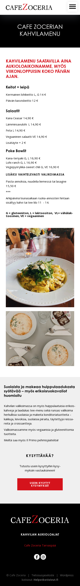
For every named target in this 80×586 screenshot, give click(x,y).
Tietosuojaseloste (42, 575)
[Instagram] (43, 557)
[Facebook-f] (37, 557)
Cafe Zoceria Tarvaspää (40, 545)
